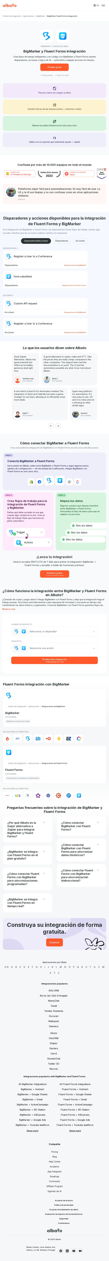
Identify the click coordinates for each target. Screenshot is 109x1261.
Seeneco (53, 1026)
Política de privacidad (63, 1205)
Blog (54, 1156)
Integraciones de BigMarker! (75, 265)
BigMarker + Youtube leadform (32, 1125)
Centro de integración (12, 16)
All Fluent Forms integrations (75, 1084)
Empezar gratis (54, 574)
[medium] (80, 1251)
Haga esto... (16, 641)
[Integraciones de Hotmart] (7, 738)
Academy (54, 1166)
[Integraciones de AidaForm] (28, 795)
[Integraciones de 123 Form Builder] (17, 795)
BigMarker (40, 16)
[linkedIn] (67, 1251)
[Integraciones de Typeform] (7, 795)
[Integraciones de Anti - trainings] (17, 738)
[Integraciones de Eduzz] (58, 738)
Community (54, 1181)
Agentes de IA (54, 1191)
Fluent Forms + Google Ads (75, 1119)
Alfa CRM (54, 990)
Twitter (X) (53, 1063)
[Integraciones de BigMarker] (28, 738)
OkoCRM (53, 1038)
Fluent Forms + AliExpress (75, 1114)
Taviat (54, 1005)
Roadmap (54, 1176)
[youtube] (73, 1251)
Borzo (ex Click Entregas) (54, 995)
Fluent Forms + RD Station (75, 1109)
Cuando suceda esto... (22, 624)
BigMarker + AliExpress (32, 1114)
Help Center (54, 1161)
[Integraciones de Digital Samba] (48, 738)
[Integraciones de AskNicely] (38, 795)
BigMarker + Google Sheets (32, 1094)
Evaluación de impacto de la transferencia (63, 1214)
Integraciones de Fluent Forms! (74, 285)
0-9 (7, 967)
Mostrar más (8, 609)
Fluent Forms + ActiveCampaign (75, 1104)
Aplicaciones (28, 16)
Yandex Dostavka (53, 1011)
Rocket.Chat (53, 1058)
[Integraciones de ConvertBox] (68, 795)
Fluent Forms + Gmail (75, 1099)
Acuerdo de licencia (64, 1200)
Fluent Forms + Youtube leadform (75, 1125)
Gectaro (53, 1048)
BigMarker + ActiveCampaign (32, 1104)
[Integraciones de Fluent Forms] (79, 795)
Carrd (54, 1053)
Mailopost (53, 1021)
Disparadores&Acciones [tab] (36, 240)
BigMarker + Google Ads (32, 1119)
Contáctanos (64, 1223)
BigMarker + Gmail (32, 1099)
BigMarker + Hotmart (32, 1089)
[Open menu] (103, 5)
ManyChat (53, 1000)
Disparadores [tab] (61, 240)
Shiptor (54, 1043)
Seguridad (63, 1218)
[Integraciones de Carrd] (48, 795)
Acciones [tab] (80, 240)
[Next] (58, 426)
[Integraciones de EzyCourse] (68, 738)
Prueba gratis (54, 67)
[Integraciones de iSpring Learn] (79, 738)
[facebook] (61, 1251)
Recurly (54, 1068)
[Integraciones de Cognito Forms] (58, 795)
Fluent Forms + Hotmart (75, 1089)
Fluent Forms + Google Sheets (75, 1094)
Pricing (54, 1152)
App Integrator (55, 1171)
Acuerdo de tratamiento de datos (63, 1209)
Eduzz (53, 1033)
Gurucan (53, 1016)
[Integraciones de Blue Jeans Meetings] (38, 738)
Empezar (54, 942)
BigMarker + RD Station (32, 1109)
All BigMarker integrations (32, 1084)
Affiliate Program (54, 1186)
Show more (32, 1130)
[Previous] (51, 426)
